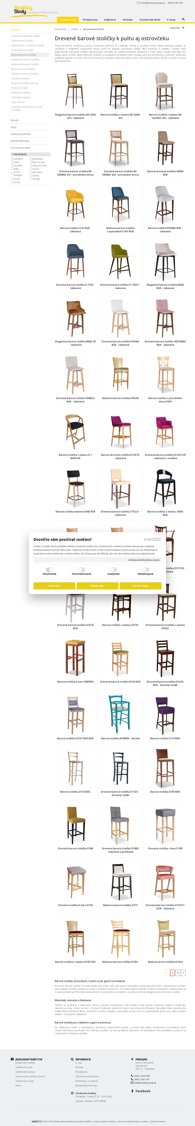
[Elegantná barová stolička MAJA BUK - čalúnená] (165, 261)
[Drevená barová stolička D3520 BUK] (75, 601)
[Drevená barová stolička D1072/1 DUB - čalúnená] (165, 882)
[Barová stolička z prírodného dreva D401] (165, 375)
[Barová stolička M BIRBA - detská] (120, 715)
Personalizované (81, 574)
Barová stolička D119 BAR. (165, 738)
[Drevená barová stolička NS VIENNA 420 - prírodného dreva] (120, 148)
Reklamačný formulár (86, 1085)
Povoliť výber (97, 586)
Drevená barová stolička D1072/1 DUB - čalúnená (165, 906)
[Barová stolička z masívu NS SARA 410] (120, 91)
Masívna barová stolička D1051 (120, 962)
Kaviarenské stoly (25, 1080)
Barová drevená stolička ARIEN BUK (165, 173)
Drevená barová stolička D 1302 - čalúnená (75, 286)
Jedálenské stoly (24, 1067)
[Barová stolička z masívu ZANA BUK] (165, 488)
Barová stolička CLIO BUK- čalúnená (75, 229)
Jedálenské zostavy (25, 1071)
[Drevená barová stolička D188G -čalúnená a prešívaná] (120, 825)
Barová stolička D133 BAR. (75, 791)
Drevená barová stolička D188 (75, 848)
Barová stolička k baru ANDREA (75, 681)
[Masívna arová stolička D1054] (165, 938)
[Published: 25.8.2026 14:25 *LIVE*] (44, 1122)
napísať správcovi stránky (104, 1122)
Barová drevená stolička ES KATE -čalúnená (120, 456)
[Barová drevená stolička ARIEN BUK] (165, 148)
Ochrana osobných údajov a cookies (143, 559)
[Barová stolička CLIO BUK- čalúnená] (75, 204)
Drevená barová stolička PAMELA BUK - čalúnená (75, 399)
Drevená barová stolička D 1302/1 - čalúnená (120, 286)
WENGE (36, 178)
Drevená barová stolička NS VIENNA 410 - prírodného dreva (75, 173)
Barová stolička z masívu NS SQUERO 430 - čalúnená (165, 116)
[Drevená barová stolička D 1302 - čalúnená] (75, 261)
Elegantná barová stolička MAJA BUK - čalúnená (165, 286)
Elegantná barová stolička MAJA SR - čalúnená (75, 343)
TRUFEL (17, 178)
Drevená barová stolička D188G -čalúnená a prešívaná (120, 850)
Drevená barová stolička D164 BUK (120, 681)
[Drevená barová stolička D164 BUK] (120, 658)
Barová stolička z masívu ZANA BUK (165, 513)
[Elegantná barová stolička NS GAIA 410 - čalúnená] (75, 91)
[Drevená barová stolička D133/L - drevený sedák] (120, 768)
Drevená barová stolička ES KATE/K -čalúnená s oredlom (165, 456)
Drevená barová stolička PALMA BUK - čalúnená (121, 343)
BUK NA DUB (39, 162)
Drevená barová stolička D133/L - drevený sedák (120, 793)
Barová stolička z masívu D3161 (120, 625)
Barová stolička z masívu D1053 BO (75, 962)
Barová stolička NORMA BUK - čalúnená (165, 229)
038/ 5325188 (142, 1075)
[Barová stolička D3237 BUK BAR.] (75, 715)
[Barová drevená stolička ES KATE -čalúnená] (120, 431)
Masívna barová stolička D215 (120, 905)
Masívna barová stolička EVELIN (120, 398)
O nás (79, 1062)
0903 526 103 (142, 1079)
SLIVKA (36, 175)
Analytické (114, 574)
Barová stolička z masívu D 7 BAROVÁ (75, 456)
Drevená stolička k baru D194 (75, 905)
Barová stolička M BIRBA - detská (120, 738)
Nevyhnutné (49, 574)
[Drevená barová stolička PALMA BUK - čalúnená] (120, 318)
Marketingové (145, 574)
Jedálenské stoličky (25, 1062)
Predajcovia (81, 1071)
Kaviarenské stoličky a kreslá (30, 1076)
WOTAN (17, 182)
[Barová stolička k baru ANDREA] (75, 658)
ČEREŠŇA (18, 165)
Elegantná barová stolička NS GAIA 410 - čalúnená (75, 116)
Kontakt (79, 1067)
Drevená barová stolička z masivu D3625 (166, 626)
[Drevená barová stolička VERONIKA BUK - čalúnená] (165, 318)
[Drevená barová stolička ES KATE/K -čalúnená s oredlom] (165, 431)
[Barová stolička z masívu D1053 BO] (75, 938)
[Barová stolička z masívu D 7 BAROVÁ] (75, 431)
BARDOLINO (38, 158)
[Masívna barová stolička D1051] (120, 938)
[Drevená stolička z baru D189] (165, 825)
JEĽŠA (16, 168)
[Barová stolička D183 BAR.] (165, 768)
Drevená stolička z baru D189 (165, 848)
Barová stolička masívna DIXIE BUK (75, 511)
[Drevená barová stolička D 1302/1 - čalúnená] (120, 261)
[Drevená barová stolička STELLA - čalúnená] (120, 488)
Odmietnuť (54, 586)
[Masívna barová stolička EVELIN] (120, 375)
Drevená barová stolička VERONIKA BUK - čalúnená (165, 343)
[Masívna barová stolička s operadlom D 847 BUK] (120, 204)
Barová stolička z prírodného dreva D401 (165, 399)
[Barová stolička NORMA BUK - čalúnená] (165, 204)
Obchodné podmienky (87, 1076)
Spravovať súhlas (158, 1122)
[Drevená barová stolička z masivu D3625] (165, 601)
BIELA (16, 162)
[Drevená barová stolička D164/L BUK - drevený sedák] (165, 658)
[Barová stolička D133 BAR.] (75, 768)
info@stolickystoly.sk (145, 1082)
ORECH (36, 168)
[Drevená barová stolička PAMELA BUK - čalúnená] (75, 375)
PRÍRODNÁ (37, 172)
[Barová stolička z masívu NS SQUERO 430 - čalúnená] (165, 91)
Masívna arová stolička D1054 (165, 962)
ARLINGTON (18, 158)
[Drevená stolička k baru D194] (75, 882)
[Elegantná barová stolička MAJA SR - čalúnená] (75, 318)
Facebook (143, 1091)
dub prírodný (40, 165)
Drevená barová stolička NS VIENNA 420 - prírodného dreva (120, 173)
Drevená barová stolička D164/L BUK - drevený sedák (165, 683)
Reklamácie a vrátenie (87, 1080)
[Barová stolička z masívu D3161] (120, 601)
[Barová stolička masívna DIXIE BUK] (75, 488)
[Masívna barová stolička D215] (120, 882)
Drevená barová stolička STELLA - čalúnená (121, 513)
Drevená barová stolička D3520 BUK (75, 626)
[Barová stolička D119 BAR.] (165, 715)
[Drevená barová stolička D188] (75, 825)
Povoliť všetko (140, 586)
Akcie (18, 1085)
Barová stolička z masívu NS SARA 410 (121, 116)
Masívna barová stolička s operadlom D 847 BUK (120, 229)
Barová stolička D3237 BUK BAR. (75, 738)
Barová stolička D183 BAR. (165, 791)
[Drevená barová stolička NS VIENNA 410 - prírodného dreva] (75, 148)
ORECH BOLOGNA (18, 173)
